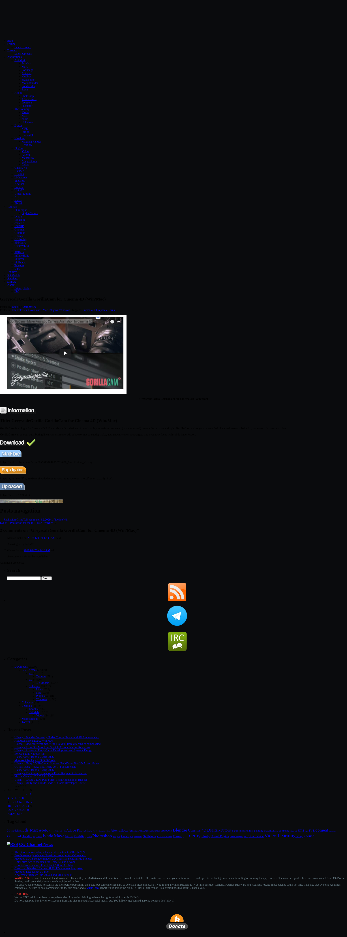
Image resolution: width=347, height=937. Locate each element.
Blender (18, 170)
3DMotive (20, 242)
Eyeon (18, 125)
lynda (48, 835)
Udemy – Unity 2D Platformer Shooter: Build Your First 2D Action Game (56, 763)
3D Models (13, 275)
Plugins (18, 148)
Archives (12, 278)
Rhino (18, 200)
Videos (40, 715)
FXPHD (19, 226)
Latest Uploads (23, 53)
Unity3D (19, 190)
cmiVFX (19, 223)
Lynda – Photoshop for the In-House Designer (26, 522)
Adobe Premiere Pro (101, 831)
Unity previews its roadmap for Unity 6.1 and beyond (45, 861)
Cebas (25, 164)
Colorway (27, 122)
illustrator (27, 105)
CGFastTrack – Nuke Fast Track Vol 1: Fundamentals (45, 766)
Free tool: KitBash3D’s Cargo (31, 871)
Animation (136, 830)
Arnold (26, 154)
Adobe (18, 92)
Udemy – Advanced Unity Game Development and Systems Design (53, 750)
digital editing (239, 830)
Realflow (27, 144)
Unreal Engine (22, 193)
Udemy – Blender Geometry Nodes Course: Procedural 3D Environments (56, 737)
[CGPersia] (31, 501)
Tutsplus (19, 265)
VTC (17, 268)
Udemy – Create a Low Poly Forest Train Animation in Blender (50, 779)
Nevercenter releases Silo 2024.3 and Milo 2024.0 (43, 874)
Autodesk (19, 60)
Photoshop (28, 96)
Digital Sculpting (271, 831)
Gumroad (19, 232)
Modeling (80, 836)
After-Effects (29, 99)
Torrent (26, 722)
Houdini (19, 174)
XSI (16, 196)
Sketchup (19, 180)
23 (27, 805)
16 (27, 801)
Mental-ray (28, 157)
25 (9, 809)
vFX (246, 837)
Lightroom (37, 837)
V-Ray (25, 151)
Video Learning (280, 835)
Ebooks (33, 708)
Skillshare (20, 262)
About (10, 284)
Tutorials (12, 206)
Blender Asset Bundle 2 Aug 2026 (34, 756)
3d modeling (14, 830)
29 (23, 809)
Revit (25, 89)
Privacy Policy (22, 288)
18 (9, 805)
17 (30, 801)
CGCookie (20, 249)
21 (20, 805)
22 (23, 805)
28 (20, 809)
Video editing (256, 836)
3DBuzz (19, 252)
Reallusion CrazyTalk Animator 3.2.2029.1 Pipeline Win (36, 519)
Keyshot (19, 183)
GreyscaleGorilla (105, 310)
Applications (14, 56)
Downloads (34, 310)
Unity (206, 836)
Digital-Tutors (30, 213)
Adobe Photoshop (79, 830)
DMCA (11, 281)
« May (11, 813)
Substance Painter (164, 837)
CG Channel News (36, 844)
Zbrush (18, 203)
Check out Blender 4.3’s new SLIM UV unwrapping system (48, 868)
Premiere (27, 102)
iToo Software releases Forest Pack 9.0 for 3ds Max (43, 865)
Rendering (138, 837)
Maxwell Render (31, 141)
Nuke (25, 118)
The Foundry (21, 109)
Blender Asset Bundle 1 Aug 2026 (34, 769)
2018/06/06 (29, 306)
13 (16, 801)
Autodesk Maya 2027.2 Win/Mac (33, 740)
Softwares (34, 686)
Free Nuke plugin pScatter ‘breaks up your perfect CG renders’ (50, 855)
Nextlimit (19, 138)
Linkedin (19, 219)
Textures (12, 271)
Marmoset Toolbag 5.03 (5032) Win (34, 760)
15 (23, 801)
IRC (16, 291)
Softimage (27, 69)
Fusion (25, 131)
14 (20, 801)
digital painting (254, 830)
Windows (64, 310)
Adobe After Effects (57, 831)
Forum (11, 43)
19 (12, 805)
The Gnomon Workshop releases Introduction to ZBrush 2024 (49, 852)
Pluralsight (20, 209)
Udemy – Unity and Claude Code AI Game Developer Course (50, 782)
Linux (39, 689)
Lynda (18, 216)
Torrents (12, 50)
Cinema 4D (88, 310)
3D (31, 679)
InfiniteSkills (21, 255)
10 (30, 797)
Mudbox (26, 76)
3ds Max (30, 830)
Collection (27, 702)
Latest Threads (22, 47)
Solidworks (28, 86)
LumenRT (27, 135)
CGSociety (20, 239)
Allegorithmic (29, 161)
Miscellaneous (30, 718)
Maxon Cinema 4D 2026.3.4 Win (33, 776)
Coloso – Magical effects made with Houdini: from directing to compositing (57, 743)
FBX (292, 831)
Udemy (18, 236)
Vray (299, 836)
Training (178, 836)
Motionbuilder (30, 82)
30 (27, 809)
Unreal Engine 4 (236, 837)
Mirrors (69, 836)
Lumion (18, 187)
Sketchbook (28, 79)
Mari (24, 115)
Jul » (19, 813)
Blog (10, 40)
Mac (45, 310)
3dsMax (26, 63)
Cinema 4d (20, 167)
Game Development (311, 830)
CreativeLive (21, 245)
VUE (25, 128)
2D (31, 673)
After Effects (119, 830)
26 (12, 809)
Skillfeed (19, 258)
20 (16, 805)
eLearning (284, 830)
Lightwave (20, 177)
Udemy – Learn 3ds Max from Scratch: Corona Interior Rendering (52, 747)
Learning (27, 705)
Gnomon (19, 229)
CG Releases (19, 310)
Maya (25, 66)
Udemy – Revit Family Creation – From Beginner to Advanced (50, 773)
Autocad (26, 73)
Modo (25, 112)
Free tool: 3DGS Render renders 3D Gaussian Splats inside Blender (53, 858)
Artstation (155, 830)
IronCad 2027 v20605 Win (29, 753)
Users (15, 306)
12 (12, 801)
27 (16, 809)
